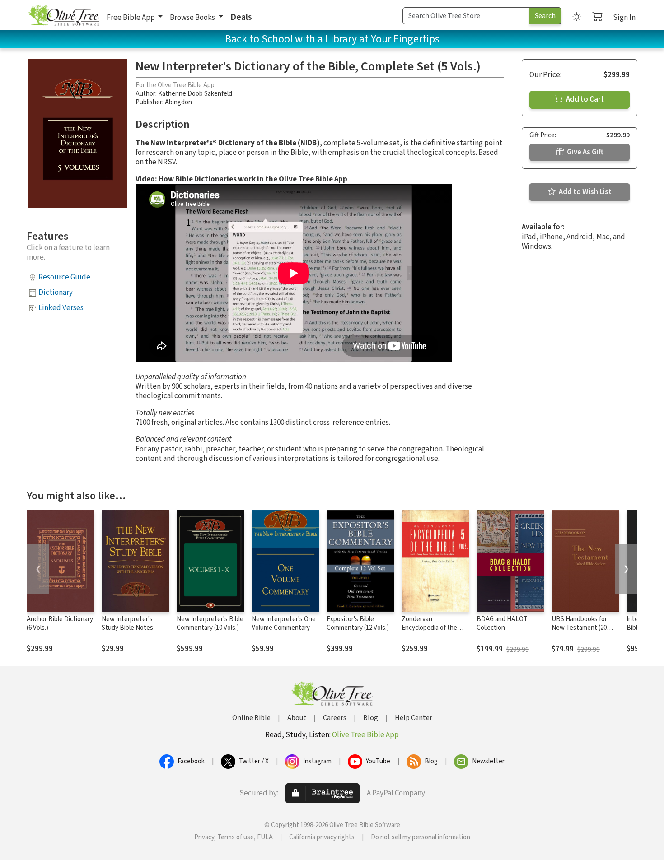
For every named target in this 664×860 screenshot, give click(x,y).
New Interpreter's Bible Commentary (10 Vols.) (210, 623)
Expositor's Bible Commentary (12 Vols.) (358, 623)
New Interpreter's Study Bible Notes (127, 623)
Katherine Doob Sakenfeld (195, 93)
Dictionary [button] (55, 292)
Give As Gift (584, 152)
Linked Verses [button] (61, 307)
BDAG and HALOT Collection (502, 623)
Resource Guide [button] (64, 277)
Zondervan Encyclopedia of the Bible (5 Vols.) (429, 627)
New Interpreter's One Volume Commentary (284, 623)
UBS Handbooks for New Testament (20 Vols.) (579, 627)
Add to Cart (584, 99)
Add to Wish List (584, 191)
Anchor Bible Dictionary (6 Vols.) (60, 623)
